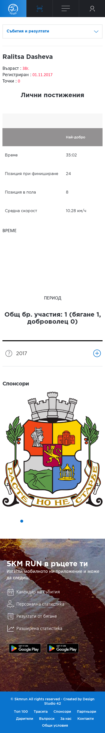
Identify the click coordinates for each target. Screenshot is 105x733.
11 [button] (76, 521)
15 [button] (49, 528)
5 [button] (35, 521)
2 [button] (14, 521)
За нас (66, 719)
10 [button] (69, 521)
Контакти (85, 719)
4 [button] (28, 521)
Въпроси (46, 719)
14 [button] (96, 521)
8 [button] (55, 521)
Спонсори (62, 711)
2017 (21, 353)
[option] (52, 450)
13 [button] (90, 521)
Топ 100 (21, 711)
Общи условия (55, 725)
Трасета (41, 711)
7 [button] (49, 521)
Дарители (24, 719)
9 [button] (62, 521)
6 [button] (42, 521)
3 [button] (21, 521)
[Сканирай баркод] (40, 8)
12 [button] (83, 521)
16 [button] (55, 528)
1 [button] (8, 521)
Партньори (86, 711)
